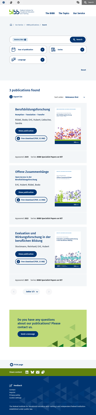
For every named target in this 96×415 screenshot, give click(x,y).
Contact (12, 390)
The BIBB (50, 13)
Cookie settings (15, 398)
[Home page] (11, 25)
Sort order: (59, 97)
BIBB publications (33, 25)
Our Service (79, 13)
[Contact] (78, 2)
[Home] (21, 12)
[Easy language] (18, 2)
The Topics (64, 13)
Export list (17, 97)
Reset (83, 70)
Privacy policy (14, 395)
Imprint (12, 392)
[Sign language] (11, 2)
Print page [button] (18, 365)
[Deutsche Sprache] (3, 2)
